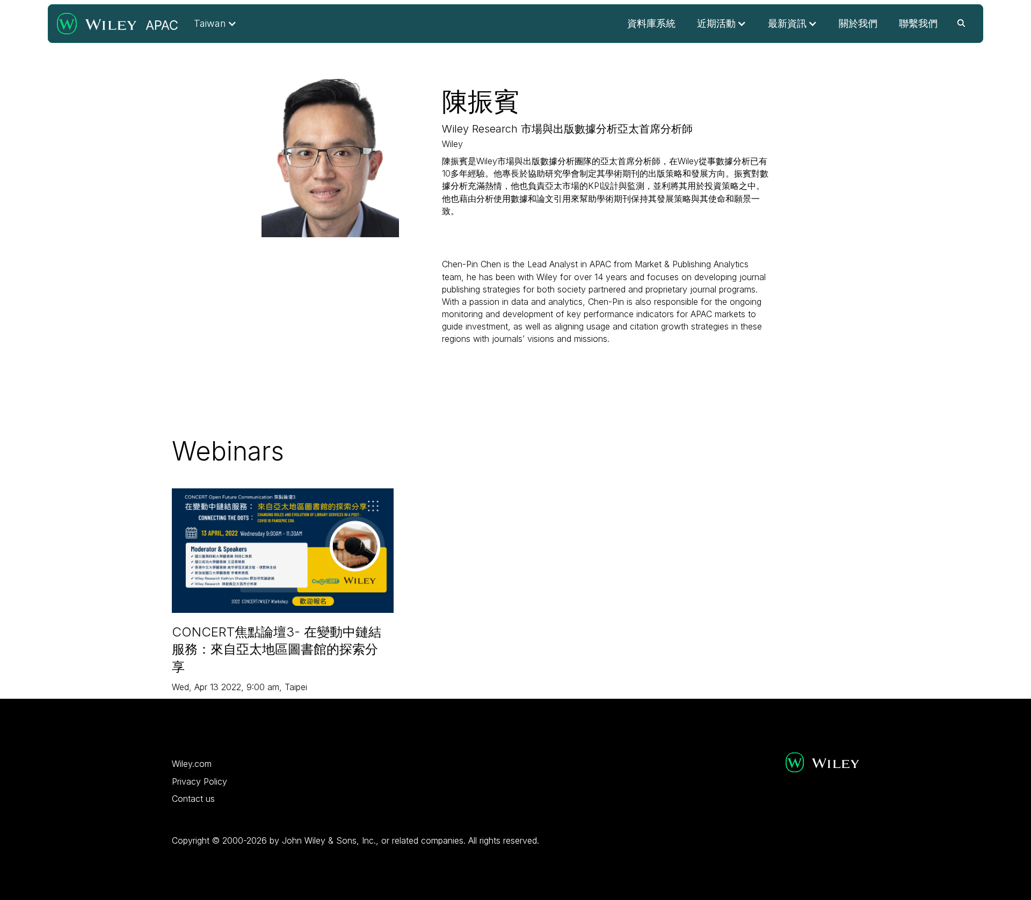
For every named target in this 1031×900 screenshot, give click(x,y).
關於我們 (858, 23)
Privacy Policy (199, 781)
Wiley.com (192, 763)
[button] (215, 23)
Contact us (193, 798)
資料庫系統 (651, 23)
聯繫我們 (918, 23)
